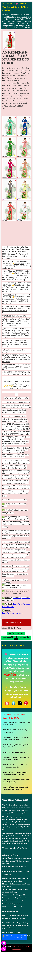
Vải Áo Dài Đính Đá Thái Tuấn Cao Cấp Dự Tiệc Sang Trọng (16, 731)
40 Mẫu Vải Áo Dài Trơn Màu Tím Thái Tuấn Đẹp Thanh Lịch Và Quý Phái (15, 773)
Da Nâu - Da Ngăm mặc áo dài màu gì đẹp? (16, 752)
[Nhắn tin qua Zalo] (3, 943)
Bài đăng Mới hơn (16, 633)
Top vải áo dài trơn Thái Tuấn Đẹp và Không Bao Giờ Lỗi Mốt (16, 723)
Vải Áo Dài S (16, 946)
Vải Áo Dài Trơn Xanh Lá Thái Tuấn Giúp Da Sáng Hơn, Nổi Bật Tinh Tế (16, 766)
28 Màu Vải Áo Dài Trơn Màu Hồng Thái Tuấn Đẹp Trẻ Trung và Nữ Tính (15, 788)
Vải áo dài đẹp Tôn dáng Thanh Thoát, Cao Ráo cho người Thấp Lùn (16, 758)
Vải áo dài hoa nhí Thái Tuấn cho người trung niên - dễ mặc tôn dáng (16, 781)
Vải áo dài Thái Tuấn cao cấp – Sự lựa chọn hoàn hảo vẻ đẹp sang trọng (16, 738)
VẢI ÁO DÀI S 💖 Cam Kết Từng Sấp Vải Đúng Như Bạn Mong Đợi (15, 7)
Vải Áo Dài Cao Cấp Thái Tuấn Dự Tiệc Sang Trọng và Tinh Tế (16, 746)
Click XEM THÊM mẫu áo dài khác (16, 638)
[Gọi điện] (3, 948)
